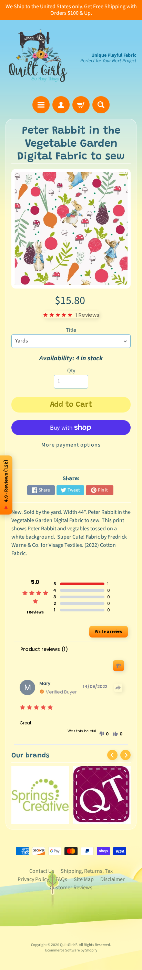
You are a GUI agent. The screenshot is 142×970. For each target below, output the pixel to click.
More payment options (71, 445)
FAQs (61, 879)
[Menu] (41, 104)
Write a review (108, 631)
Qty (71, 370)
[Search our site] (101, 104)
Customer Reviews (71, 887)
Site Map (84, 879)
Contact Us (41, 871)
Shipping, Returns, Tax (87, 871)
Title (71, 330)
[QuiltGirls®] (38, 58)
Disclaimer (112, 879)
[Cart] (81, 104)
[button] (104, 734)
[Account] (61, 104)
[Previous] (112, 755)
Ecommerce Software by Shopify (71, 950)
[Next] (125, 755)
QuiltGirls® (68, 944)
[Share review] (118, 688)
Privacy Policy (33, 879)
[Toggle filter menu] (118, 666)
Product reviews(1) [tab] (44, 649)
